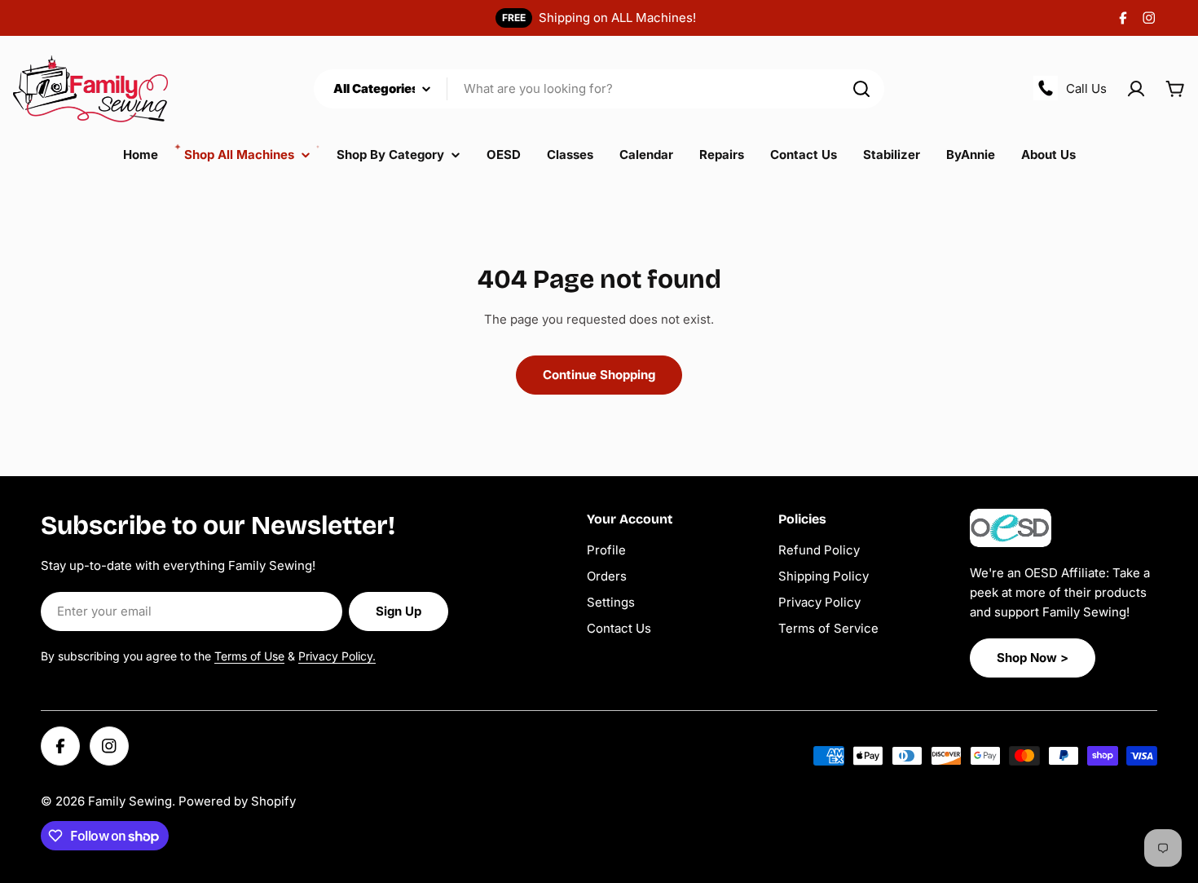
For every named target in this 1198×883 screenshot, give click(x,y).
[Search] (861, 89)
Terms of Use (249, 656)
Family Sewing (130, 801)
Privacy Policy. (337, 656)
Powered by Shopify (237, 801)
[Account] (1136, 89)
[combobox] (599, 88)
